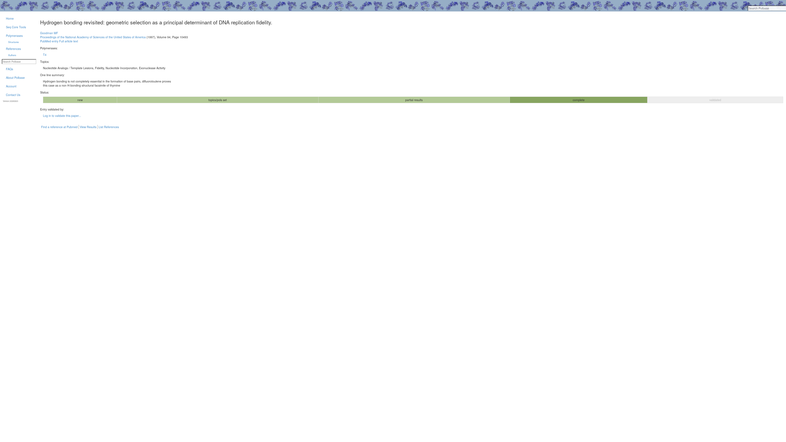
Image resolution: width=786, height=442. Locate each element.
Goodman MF (49, 33)
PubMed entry (49, 41)
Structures (13, 42)
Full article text (68, 41)
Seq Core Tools (16, 27)
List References (109, 127)
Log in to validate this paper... (62, 116)
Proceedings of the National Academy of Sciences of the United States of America (93, 37)
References (13, 49)
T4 (44, 55)
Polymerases (14, 36)
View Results (88, 127)
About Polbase (15, 78)
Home (10, 18)
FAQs (9, 69)
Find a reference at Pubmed (59, 127)
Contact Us (13, 95)
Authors (12, 55)
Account (11, 86)
